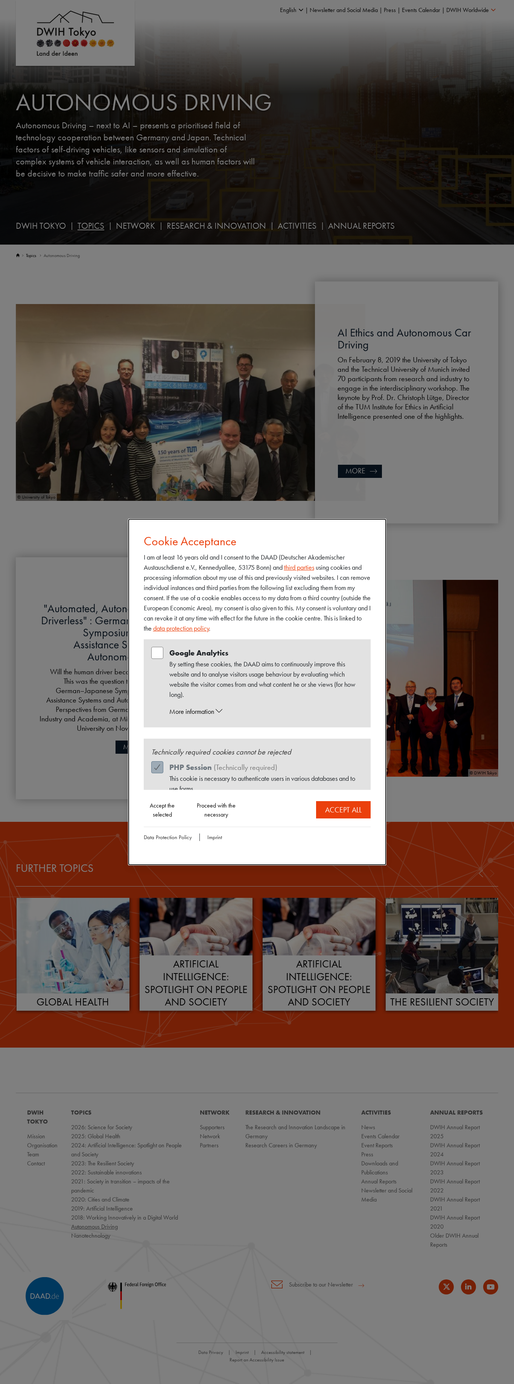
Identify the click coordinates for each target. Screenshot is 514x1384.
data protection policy (181, 628)
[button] (264, 711)
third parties (299, 567)
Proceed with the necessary (216, 810)
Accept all (343, 810)
